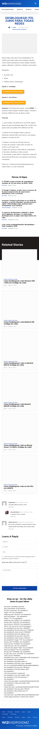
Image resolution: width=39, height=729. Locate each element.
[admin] (9, 27)
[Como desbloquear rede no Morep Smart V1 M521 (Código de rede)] (19, 427)
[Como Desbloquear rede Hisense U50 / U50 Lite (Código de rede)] (19, 263)
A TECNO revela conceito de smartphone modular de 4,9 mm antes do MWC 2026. (17, 182)
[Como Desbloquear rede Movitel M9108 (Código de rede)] (19, 386)
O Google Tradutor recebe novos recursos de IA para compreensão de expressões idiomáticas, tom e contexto (19, 191)
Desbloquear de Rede (18, 29)
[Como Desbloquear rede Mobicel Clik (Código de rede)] (19, 304)
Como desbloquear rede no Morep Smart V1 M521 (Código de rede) (18, 446)
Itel (26, 29)
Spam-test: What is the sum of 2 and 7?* (14, 562)
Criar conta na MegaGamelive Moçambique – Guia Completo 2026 (18, 225)
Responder (11, 507)
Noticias (4, 185)
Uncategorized (6, 207)
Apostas (4, 219)
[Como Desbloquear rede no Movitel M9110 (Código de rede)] (19, 345)
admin (14, 27)
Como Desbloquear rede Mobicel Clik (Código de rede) (19, 323)
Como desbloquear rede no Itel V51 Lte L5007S (18, 487)
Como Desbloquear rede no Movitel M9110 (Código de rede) (18, 364)
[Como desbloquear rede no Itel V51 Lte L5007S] (19, 468)
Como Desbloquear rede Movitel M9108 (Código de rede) (17, 405)
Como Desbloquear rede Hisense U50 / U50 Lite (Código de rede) (19, 282)
